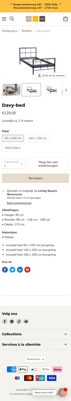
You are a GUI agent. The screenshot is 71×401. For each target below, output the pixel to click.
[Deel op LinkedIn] (20, 270)
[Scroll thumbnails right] (65, 90)
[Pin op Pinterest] (27, 270)
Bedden (27, 31)
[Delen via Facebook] (5, 270)
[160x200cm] (13, 152)
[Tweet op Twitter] (12, 270)
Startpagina (9, 31)
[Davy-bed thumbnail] (11, 89)
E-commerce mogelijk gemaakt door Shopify (35, 394)
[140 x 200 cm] (38, 143)
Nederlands (33, 359)
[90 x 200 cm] (13, 143)
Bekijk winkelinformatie (19, 203)
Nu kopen (36, 178)
